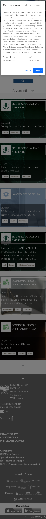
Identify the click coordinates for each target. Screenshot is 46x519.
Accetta (38, 70)
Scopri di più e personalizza (9, 59)
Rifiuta (28, 70)
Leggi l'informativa (33, 59)
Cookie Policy (36, 52)
